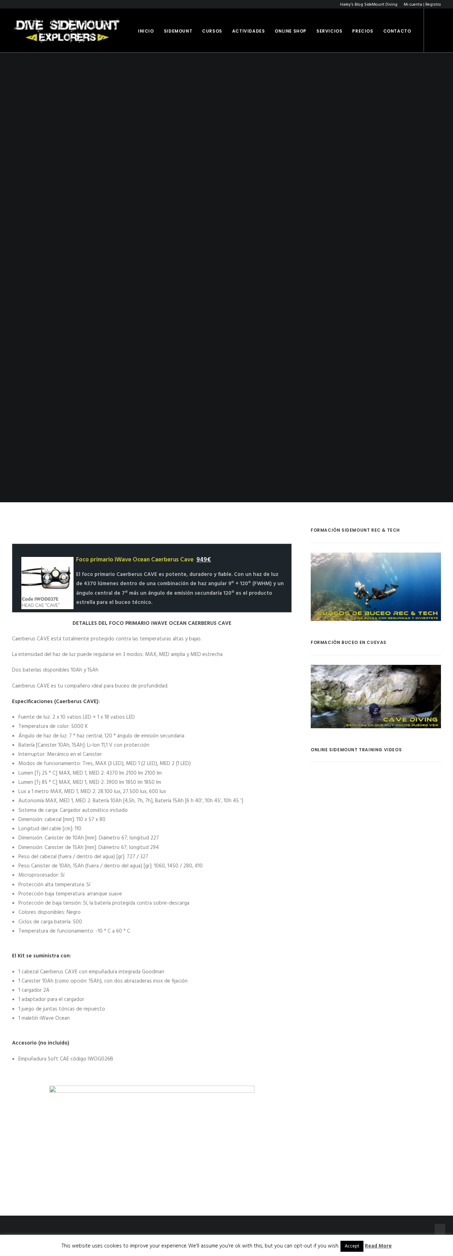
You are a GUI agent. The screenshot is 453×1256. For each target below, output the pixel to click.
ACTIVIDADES (248, 31)
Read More (378, 1246)
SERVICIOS (329, 31)
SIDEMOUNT (178, 31)
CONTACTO (397, 31)
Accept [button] (352, 1246)
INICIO (146, 31)
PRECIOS (362, 31)
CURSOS (212, 31)
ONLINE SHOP (290, 31)
